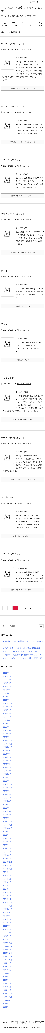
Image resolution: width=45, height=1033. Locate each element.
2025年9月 (7, 710)
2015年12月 (7, 953)
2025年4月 (7, 727)
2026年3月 (7, 690)
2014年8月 (7, 1007)
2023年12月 (7, 781)
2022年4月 (7, 848)
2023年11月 (7, 784)
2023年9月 (7, 791)
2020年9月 (7, 912)
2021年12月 (7, 862)
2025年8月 (7, 713)
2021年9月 (7, 872)
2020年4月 (7, 929)
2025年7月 (7, 717)
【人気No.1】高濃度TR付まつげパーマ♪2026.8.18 (22, 655)
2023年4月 (7, 808)
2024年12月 (7, 740)
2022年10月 (7, 828)
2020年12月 (7, 902)
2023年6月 (7, 801)
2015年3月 (7, 983)
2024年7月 (7, 757)
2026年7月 (7, 676)
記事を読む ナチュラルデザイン (22, 196)
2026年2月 (7, 693)
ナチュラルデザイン (11, 160)
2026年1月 (7, 697)
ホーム (5, 32)
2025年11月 (7, 703)
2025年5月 (7, 724)
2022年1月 (7, 858)
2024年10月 (7, 747)
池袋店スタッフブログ (24, 49)
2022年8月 (7, 835)
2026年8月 (7, 673)
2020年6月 (7, 923)
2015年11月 (7, 956)
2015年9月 (7, 963)
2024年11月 (7, 744)
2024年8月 (7, 754)
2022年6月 (7, 842)
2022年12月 (7, 821)
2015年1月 (7, 990)
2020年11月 (7, 906)
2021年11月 (7, 865)
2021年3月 (7, 892)
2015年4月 (7, 980)
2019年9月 (7, 950)
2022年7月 (7, 838)
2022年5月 (7, 845)
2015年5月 (7, 977)
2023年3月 (7, 811)
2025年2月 (7, 734)
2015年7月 (7, 970)
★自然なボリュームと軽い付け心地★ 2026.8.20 (21, 648)
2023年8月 (7, 794)
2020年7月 (7, 919)
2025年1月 (7, 737)
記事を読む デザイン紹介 (22, 419)
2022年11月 (7, 825)
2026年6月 (7, 680)
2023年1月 (7, 818)
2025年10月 (7, 707)
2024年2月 (7, 774)
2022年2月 (7, 855)
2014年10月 (7, 1000)
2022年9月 (7, 831)
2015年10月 (7, 960)
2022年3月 (7, 852)
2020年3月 (7, 933)
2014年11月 (7, 997)
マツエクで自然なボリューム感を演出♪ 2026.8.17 (22, 658)
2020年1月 (7, 939)
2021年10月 (7, 869)
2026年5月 (7, 683)
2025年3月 (7, 730)
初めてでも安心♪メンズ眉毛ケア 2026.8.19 (20, 651)
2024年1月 (7, 777)
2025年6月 (7, 720)
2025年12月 (7, 700)
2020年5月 (7, 926)
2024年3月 (7, 771)
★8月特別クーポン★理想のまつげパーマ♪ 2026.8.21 (22, 643)
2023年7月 (7, 798)
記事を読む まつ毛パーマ (22, 536)
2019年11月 (7, 946)
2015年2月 (7, 987)
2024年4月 (7, 767)
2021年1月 (7, 899)
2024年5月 (7, 764)
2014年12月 (7, 993)
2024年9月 (7, 751)
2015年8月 (7, 966)
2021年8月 (7, 875)
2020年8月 (7, 916)
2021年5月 (7, 885)
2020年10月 (7, 909)
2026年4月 (7, 686)
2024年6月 (7, 761)
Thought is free (35, 1027)
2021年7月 (7, 879)
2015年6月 (7, 973)
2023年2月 (7, 815)
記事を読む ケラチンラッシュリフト (22, 88)
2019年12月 (7, 943)
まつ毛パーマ (7, 497)
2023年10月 (7, 788)
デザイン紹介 (7, 378)
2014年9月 (7, 1004)
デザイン (5, 270)
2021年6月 (7, 882)
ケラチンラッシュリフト (13, 43)
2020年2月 (7, 936)
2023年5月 (7, 804)
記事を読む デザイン (22, 306)
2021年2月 (7, 896)
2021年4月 (7, 889)
